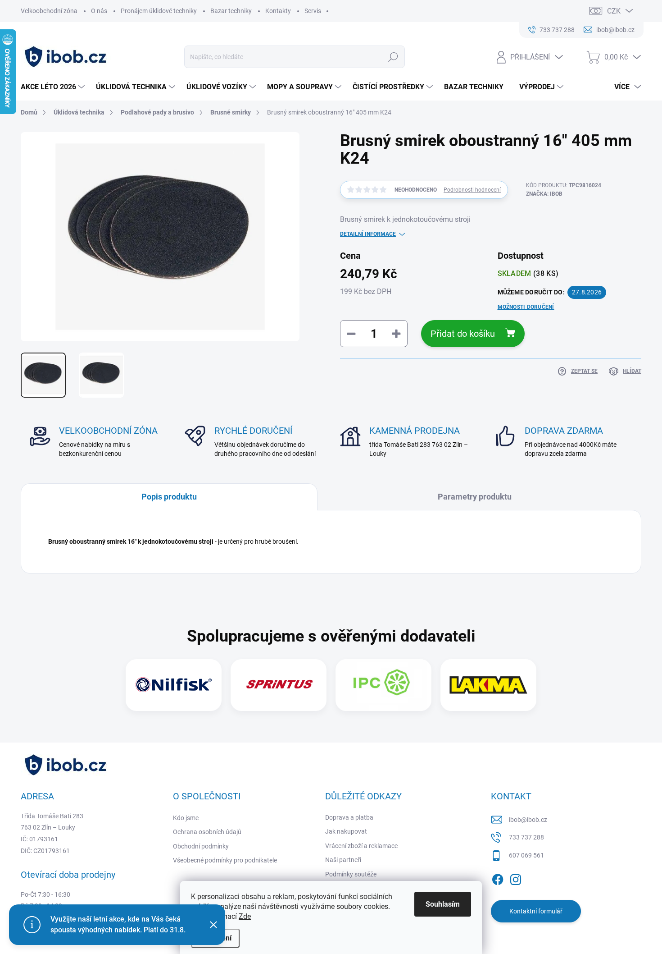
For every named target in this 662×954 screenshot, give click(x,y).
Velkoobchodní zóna (49, 10)
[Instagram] (515, 878)
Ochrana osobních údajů (207, 831)
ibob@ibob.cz (528, 819)
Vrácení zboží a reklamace (361, 845)
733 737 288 (526, 837)
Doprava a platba (349, 817)
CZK (614, 11)
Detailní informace (368, 234)
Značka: (544, 194)
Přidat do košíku (463, 333)
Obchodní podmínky (201, 846)
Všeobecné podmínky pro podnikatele (225, 860)
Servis (312, 10)
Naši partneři (343, 859)
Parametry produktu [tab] (475, 496)
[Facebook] (497, 878)
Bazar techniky (231, 10)
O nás (99, 10)
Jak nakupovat (346, 831)
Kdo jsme (186, 817)
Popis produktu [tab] (169, 496)
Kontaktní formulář (535, 911)
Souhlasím (443, 904)
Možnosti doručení (526, 307)
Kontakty (278, 10)
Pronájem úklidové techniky (159, 10)
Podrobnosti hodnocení (472, 190)
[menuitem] (54, 87)
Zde (245, 916)
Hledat (393, 56)
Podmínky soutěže (350, 874)
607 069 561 (526, 855)
